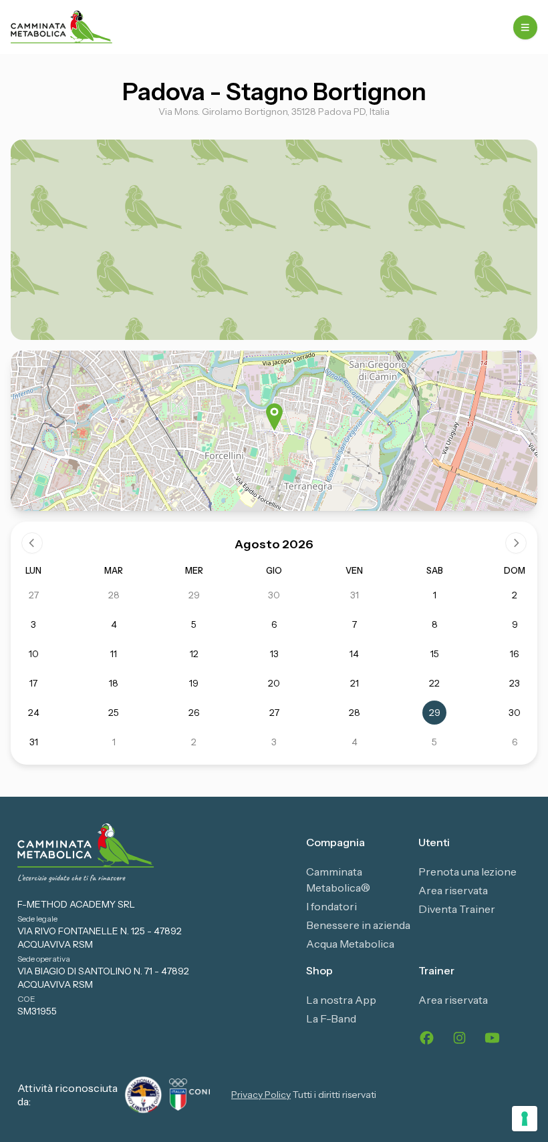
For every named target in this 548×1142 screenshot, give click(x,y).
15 (434, 654)
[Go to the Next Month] (516, 543)
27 (34, 595)
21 (354, 683)
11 (113, 654)
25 (113, 713)
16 (514, 654)
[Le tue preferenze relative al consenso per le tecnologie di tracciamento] (524, 1118)
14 (354, 654)
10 (34, 654)
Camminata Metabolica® (338, 879)
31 (354, 595)
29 (194, 595)
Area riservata (453, 890)
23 (514, 683)
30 (274, 595)
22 (434, 683)
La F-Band (331, 1018)
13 (274, 654)
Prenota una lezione (467, 871)
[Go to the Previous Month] (32, 543)
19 (193, 683)
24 (33, 713)
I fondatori (331, 906)
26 (194, 713)
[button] (274, 417)
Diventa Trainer (456, 909)
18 (113, 683)
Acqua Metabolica (350, 943)
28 (114, 595)
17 (33, 683)
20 (274, 683)
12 (194, 654)
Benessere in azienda (358, 925)
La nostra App (341, 999)
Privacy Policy (261, 1095)
